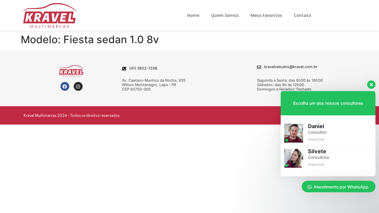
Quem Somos (225, 15)
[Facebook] (64, 86)
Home (193, 15)
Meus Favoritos (266, 15)
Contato (302, 15)
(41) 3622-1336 (143, 68)
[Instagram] (78, 86)
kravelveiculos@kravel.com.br (290, 66)
